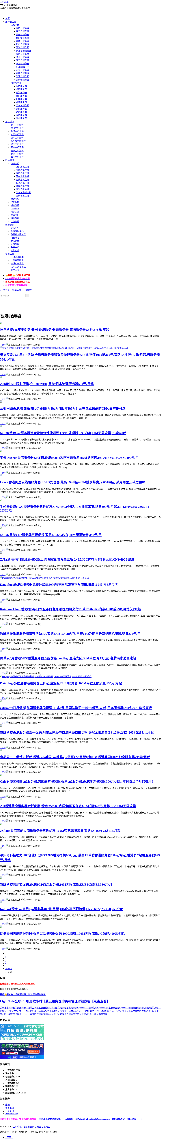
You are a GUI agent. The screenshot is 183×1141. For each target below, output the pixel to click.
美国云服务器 (22, 34)
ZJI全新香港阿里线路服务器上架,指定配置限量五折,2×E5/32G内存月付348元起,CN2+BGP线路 (67, 559)
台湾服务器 (21, 102)
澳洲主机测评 (17, 151)
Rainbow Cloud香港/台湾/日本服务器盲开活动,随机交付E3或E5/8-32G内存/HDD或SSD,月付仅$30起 (70, 609)
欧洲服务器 (21, 109)
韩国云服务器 (22, 41)
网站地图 (36, 1127)
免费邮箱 (15, 244)
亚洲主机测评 (17, 147)
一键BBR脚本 (17, 263)
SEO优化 (15, 215)
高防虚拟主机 (22, 173)
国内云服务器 (22, 28)
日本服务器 (21, 99)
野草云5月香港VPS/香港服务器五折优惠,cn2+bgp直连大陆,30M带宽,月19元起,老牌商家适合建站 (68, 658)
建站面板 (15, 199)
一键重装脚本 (17, 260)
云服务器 (15, 25)
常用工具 (9, 254)
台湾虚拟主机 (22, 180)
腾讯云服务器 (22, 57)
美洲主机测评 (17, 154)
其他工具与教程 (18, 267)
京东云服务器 (22, 70)
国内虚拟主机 (22, 176)
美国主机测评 (17, 125)
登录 (7, 1105)
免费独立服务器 (18, 234)
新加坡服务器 (22, 105)
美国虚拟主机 (22, 170)
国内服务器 (21, 86)
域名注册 (15, 205)
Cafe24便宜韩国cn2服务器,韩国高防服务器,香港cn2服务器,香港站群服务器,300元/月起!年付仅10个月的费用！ (77, 781)
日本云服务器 (22, 44)
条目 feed (9, 1108)
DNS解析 (15, 209)
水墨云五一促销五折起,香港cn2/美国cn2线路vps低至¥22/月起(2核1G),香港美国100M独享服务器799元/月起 (75, 757)
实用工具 (15, 270)
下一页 (8, 968)
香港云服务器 (22, 31)
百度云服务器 (22, 73)
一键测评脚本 (17, 257)
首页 (7, 18)
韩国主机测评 (17, 134)
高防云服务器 (22, 54)
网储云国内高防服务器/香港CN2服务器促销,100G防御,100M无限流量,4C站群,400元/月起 (62, 933)
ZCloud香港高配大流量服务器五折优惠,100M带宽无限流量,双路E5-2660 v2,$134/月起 (60, 830)
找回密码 (28, 290)
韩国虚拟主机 (22, 186)
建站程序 (15, 202)
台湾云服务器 (22, 38)
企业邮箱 (15, 221)
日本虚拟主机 (22, 183)
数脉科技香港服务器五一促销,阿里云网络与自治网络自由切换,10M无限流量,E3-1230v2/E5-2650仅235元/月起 (77, 732)
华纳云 (14, 1119)
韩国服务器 (21, 96)
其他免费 (15, 250)
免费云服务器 (17, 231)
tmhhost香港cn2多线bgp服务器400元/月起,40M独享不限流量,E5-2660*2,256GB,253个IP (61, 909)
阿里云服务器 (22, 60)
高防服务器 (21, 115)
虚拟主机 (15, 163)
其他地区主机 (22, 196)
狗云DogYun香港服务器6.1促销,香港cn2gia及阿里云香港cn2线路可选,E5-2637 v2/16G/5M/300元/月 (69, 457)
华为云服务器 (22, 63)
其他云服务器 (22, 80)
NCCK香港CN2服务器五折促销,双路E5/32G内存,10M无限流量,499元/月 (51, 535)
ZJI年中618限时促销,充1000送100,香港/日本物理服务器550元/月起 (47, 384)
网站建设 (9, 160)
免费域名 (15, 238)
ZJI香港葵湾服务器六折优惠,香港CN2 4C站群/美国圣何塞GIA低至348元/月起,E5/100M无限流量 (68, 806)
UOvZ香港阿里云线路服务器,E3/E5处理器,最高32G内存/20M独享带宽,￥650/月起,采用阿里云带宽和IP (72, 482)
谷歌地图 (27, 1127)
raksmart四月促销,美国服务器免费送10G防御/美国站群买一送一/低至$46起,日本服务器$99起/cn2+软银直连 (76, 708)
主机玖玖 (4, 2)
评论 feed (9, 1111)
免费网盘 (15, 241)
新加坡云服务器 (23, 51)
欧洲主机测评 (17, 144)
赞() (3, 345)
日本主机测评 (17, 138)
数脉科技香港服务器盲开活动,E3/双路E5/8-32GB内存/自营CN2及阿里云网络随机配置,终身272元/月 (70, 634)
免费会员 (15, 247)
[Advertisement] (49, 303)
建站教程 (15, 218)
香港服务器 (21, 92)
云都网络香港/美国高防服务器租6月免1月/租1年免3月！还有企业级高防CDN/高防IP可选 (62, 408)
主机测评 (9, 121)
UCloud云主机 (22, 67)
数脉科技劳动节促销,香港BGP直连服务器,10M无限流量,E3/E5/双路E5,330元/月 (56, 884)
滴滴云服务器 (22, 76)
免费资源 (9, 225)
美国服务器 (21, 89)
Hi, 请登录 (5, 290)
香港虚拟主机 (22, 167)
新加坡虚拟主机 (23, 192)
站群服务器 (21, 112)
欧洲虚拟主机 (22, 189)
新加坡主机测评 (18, 141)
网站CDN (15, 212)
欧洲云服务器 (22, 47)
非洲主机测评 (17, 157)
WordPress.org (11, 1114)
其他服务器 (21, 118)
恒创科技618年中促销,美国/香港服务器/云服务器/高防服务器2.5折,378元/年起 (54, 329)
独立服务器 (16, 83)
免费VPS (15, 228)
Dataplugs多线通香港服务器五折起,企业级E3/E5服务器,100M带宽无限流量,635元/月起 (61, 683)
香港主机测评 (17, 128)
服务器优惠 (10, 22)
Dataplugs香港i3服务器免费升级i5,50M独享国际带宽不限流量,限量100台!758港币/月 (59, 584)
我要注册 (16, 290)
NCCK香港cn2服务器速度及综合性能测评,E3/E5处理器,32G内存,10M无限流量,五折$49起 (63, 433)
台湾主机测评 (17, 131)
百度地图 (45, 1127)
